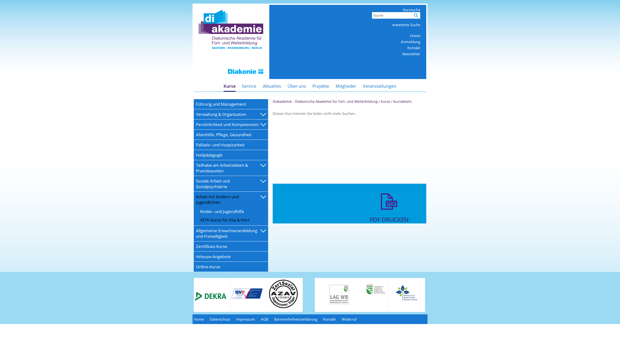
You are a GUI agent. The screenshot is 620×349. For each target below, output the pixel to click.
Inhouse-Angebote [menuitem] (213, 256)
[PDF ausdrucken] (389, 213)
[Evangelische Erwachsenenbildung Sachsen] (406, 300)
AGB (264, 319)
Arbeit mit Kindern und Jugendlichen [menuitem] (217, 199)
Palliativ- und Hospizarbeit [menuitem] (220, 145)
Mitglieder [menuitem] (346, 86)
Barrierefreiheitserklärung (295, 319)
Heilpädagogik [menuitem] (209, 155)
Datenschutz (220, 319)
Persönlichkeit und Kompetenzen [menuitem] (227, 124)
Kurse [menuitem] (230, 86)
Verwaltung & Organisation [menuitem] (221, 114)
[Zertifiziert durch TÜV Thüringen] (247, 298)
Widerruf (349, 319)
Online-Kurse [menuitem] (208, 267)
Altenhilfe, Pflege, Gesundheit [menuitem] (224, 134)
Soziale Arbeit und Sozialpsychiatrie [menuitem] (213, 183)
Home (415, 35)
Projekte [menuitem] (320, 86)
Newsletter (411, 53)
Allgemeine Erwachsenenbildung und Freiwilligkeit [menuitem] (226, 233)
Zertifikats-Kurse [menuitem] (211, 246)
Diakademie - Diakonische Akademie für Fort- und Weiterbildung (325, 101)
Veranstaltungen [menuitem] (379, 86)
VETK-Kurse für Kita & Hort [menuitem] (224, 220)
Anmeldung (410, 41)
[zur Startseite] (231, 77)
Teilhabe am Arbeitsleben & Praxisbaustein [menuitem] (222, 168)
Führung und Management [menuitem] (221, 104)
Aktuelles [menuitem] (272, 86)
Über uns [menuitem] (296, 86)
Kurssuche (411, 9)
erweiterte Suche (406, 24)
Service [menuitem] (249, 86)
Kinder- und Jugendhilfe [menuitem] (222, 211)
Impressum (245, 319)
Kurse (385, 101)
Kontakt (413, 47)
